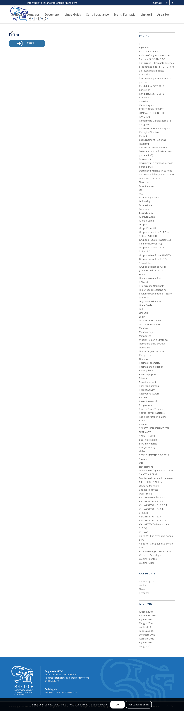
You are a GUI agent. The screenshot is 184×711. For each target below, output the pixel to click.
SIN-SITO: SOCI (147, 435)
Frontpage (144, 209)
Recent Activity (147, 389)
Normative (144, 347)
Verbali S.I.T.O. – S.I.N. (150, 516)
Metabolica (145, 335)
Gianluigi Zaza (147, 216)
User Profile (145, 493)
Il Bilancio (144, 282)
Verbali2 (143, 532)
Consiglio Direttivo (149, 132)
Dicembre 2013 (147, 634)
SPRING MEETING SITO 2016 (154, 455)
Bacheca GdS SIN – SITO (152, 59)
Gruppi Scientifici (148, 228)
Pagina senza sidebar (151, 366)
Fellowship (145, 201)
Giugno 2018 (146, 611)
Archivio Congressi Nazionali (154, 55)
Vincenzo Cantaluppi (150, 555)
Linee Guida (145, 305)
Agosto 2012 (145, 642)
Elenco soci (145, 182)
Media (142, 585)
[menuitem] (156, 3)
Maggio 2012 (146, 646)
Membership (146, 332)
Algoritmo (144, 47)
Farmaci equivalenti (149, 197)
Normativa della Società (152, 343)
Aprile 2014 (145, 627)
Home (142, 274)
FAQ (141, 193)
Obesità (143, 359)
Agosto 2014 (145, 619)
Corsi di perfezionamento (153, 147)
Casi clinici (144, 101)
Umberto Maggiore (149, 486)
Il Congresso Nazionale (151, 285)
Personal (144, 593)
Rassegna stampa (149, 385)
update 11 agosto (148, 489)
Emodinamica (146, 186)
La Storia (144, 297)
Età (140, 189)
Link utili (143, 312)
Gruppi (143, 224)
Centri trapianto (147, 105)
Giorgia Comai (146, 220)
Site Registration (148, 439)
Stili (141, 462)
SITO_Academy (147, 447)
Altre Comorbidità (148, 51)
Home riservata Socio (150, 278)
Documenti (145, 159)
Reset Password (148, 401)
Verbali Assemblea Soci (152, 497)
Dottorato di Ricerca (149, 178)
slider (142, 451)
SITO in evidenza (148, 443)
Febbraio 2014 (146, 630)
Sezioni (143, 424)
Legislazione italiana (150, 301)
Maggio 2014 (146, 623)
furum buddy (146, 213)
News (142, 589)
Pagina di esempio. (149, 362)
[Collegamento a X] (172, 2)
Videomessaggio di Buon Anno (155, 551)
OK (117, 704)
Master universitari (149, 324)
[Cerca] (12, 32)
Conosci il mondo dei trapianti (155, 128)
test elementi (146, 466)
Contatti (143, 136)
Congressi (144, 124)
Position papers (147, 374)
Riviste (142, 420)
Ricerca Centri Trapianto (152, 409)
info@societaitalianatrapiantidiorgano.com (67, 677)
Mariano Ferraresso (150, 320)
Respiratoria (146, 405)
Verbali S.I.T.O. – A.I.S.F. (151, 501)
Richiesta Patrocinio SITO (152, 416)
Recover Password (149, 393)
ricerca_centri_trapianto (152, 412)
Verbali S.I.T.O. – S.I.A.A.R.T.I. (154, 505)
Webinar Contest (148, 558)
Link (141, 309)
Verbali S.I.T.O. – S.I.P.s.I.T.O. (154, 520)
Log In (142, 316)
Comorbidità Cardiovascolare (155, 120)
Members (144, 328)
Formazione (145, 205)
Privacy (143, 378)
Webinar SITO (146, 562)
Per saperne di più (138, 704)
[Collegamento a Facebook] (166, 2)
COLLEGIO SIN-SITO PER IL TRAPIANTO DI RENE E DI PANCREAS (153, 112)
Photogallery (146, 370)
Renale (143, 397)
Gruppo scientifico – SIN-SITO (155, 255)
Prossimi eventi (147, 382)
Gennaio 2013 (146, 638)
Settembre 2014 (147, 615)
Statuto (143, 459)
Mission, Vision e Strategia (153, 339)
